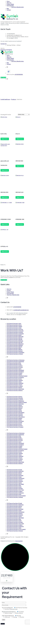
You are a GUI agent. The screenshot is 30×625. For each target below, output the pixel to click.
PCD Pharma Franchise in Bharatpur (15, 343)
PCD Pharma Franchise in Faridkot (15, 366)
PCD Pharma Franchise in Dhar (14, 363)
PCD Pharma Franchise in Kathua (14, 396)
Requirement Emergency (9, 611)
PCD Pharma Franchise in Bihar (14, 348)
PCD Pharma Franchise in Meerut (14, 408)
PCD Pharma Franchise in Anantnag (15, 330)
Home (8, 1)
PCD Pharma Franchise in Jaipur (14, 381)
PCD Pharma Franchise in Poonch (14, 425)
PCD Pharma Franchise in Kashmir (15, 390)
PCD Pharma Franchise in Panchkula (15, 421)
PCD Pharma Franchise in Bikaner (14, 349)
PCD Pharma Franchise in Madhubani (15, 401)
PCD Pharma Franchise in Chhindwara (15, 360)
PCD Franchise (10, 5)
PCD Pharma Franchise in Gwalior (14, 373)
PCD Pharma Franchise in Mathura (15, 406)
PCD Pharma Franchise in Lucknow (15, 399)
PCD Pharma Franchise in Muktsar (15, 415)
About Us (9, 2)
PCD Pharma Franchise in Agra (14, 323)
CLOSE (2, 623)
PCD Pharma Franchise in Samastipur (15, 478)
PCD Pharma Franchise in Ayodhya (15, 332)
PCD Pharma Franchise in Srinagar (15, 488)
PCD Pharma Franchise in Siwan (14, 487)
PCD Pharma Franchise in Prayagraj (15, 427)
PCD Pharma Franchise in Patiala (14, 422)
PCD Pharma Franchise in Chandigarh (15, 352)
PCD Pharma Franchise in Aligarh (14, 326)
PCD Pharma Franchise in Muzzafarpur (16, 417)
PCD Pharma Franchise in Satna (14, 482)
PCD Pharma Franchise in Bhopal (14, 346)
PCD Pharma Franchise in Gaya (14, 368)
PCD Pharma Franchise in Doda (14, 364)
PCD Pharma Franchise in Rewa (14, 474)
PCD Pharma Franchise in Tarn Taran (15, 490)
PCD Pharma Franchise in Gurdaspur (15, 371)
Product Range (10, 4)
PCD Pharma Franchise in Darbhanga (15, 361)
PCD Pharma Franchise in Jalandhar (15, 383)
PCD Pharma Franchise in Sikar (14, 485)
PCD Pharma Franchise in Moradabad (15, 412)
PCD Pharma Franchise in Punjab (14, 469)
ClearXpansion (19, 541)
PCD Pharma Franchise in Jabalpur (15, 380)
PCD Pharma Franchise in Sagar (14, 477)
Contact (9, 10)
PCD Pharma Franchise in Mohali (14, 411)
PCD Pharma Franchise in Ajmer (14, 325)
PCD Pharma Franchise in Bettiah (14, 342)
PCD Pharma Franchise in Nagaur (14, 418)
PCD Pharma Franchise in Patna (14, 424)
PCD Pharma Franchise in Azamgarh (15, 333)
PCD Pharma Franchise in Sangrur (14, 480)
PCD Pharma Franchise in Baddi (14, 335)
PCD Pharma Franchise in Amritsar (15, 329)
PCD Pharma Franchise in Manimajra (15, 404)
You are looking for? (7, 607)
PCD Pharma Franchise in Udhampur (15, 493)
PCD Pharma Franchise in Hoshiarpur (15, 377)
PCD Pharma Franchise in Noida (14, 419)
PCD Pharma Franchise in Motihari (15, 414)
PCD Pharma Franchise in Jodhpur (15, 386)
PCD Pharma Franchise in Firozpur (15, 367)
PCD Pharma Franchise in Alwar (14, 328)
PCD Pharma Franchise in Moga (14, 409)
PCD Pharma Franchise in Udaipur (14, 491)
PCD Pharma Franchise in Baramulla (15, 336)
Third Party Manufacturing (17, 7)
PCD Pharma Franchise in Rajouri (14, 472)
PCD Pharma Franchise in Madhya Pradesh (17, 402)
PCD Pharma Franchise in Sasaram (15, 481)
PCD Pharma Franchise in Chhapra (15, 354)
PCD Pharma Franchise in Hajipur (14, 374)
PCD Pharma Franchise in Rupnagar (15, 475)
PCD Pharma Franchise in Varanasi (15, 497)
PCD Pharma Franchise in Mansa (14, 405)
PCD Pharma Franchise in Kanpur (14, 387)
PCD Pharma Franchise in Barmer (14, 338)
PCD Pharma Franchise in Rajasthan (15, 471)
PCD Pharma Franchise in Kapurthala (15, 389)
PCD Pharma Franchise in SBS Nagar (15, 484)
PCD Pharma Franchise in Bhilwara (15, 345)
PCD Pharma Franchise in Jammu (14, 384)
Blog (8, 8)
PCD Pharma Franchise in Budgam (15, 351)
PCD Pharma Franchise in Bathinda (15, 341)
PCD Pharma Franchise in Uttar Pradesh (16, 495)
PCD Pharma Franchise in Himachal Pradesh (17, 376)
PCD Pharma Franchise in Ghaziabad (15, 370)
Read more (5, 139)
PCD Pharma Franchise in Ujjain (14, 494)
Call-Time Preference (8, 615)
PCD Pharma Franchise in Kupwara (15, 398)
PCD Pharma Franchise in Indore (14, 379)
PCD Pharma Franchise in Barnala (14, 339)
